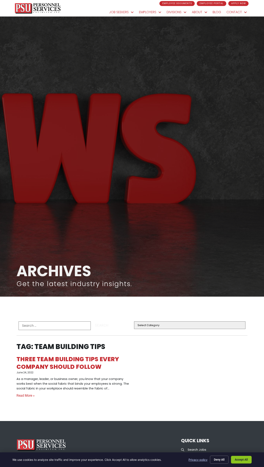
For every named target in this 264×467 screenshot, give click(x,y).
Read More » (25, 395)
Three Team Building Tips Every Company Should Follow (67, 363)
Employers (151, 13)
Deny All (219, 459)
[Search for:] (55, 325)
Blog (218, 13)
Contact (238, 13)
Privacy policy (198, 459)
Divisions (178, 13)
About (201, 13)
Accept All (241, 459)
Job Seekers (122, 13)
